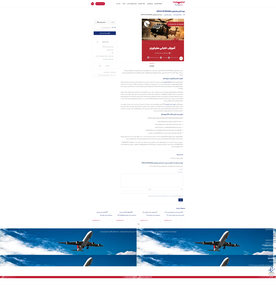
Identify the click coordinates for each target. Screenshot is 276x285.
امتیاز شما (181, 169)
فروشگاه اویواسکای (177, 15)
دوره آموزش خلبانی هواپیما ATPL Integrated (126, 215)
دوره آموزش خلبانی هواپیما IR (106, 215)
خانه (184, 15)
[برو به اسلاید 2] (137, 224)
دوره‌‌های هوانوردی (168, 15)
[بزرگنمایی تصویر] (181, 58)
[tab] (152, 65)
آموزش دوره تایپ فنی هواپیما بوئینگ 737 (175, 215)
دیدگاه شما (180, 172)
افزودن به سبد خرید (105, 33)
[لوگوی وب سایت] (179, 4)
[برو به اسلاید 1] (138, 224)
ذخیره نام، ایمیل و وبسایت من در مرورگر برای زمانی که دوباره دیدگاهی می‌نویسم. (164, 196)
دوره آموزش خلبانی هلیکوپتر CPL (153, 215)
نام (182, 189)
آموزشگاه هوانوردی (167, 82)
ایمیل (149, 189)
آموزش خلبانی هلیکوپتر (170, 104)
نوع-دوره (114, 27)
